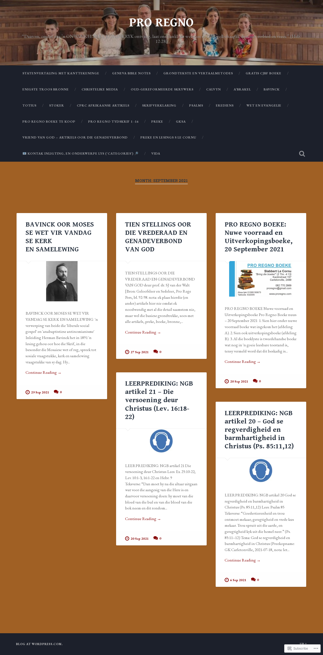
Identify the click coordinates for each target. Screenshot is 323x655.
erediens (225, 105)
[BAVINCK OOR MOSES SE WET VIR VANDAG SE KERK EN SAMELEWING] (62, 281)
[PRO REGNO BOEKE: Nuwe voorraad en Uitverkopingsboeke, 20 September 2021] (261, 279)
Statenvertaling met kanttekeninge (60, 73)
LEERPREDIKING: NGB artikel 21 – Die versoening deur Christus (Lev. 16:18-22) (159, 400)
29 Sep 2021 (40, 392)
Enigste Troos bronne (45, 89)
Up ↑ (303, 644)
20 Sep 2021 (239, 381)
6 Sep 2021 (238, 580)
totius (29, 105)
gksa (181, 121)
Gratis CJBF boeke (263, 73)
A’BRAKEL (242, 89)
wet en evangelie (263, 105)
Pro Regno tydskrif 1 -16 (113, 121)
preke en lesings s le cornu (168, 137)
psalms (196, 105)
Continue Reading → (43, 372)
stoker (56, 105)
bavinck (272, 89)
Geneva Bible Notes (131, 73)
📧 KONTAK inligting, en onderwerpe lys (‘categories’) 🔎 (80, 153)
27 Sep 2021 (140, 352)
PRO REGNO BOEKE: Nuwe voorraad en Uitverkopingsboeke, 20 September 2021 (258, 236)
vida (155, 153)
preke (157, 121)
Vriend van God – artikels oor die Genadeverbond (75, 137)
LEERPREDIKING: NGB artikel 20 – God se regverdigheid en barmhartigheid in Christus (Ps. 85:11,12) (259, 429)
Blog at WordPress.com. (39, 644)
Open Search (302, 154)
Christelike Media (100, 89)
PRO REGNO (161, 22)
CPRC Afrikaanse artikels (103, 105)
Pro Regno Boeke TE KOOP (48, 121)
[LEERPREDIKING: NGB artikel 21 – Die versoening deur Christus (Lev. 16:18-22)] (161, 441)
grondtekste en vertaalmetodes (198, 73)
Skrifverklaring (159, 105)
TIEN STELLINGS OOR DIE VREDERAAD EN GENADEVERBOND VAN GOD (158, 236)
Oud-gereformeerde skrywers (162, 89)
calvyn (213, 89)
